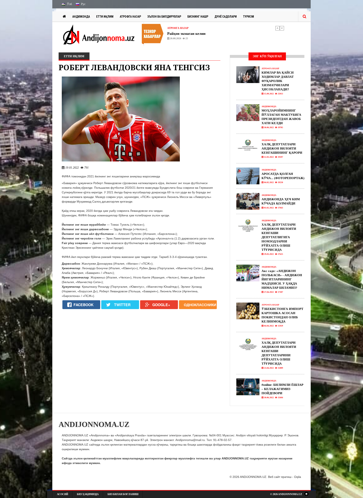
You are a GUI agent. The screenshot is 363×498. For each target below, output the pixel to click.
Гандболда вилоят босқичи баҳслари (198, 33)
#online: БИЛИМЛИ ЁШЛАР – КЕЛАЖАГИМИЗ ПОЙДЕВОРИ (282, 389)
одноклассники (200, 304)
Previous (277, 28)
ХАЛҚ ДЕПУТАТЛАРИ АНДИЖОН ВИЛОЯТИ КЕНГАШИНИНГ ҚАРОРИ (282, 148)
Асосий (62, 494)
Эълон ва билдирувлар (164, 16)
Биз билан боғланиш (123, 494)
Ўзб (69, 4)
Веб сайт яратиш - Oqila (284, 476)
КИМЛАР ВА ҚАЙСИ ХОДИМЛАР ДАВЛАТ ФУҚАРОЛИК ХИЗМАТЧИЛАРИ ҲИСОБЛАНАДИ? (278, 81)
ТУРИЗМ (248, 16)
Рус (82, 4)
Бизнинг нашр (197, 16)
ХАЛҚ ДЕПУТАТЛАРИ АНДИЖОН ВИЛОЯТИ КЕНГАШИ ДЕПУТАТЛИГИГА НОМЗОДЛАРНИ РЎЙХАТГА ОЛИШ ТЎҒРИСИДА (279, 237)
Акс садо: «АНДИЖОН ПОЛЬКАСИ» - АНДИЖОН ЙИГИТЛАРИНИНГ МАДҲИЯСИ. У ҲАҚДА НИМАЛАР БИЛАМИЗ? (282, 279)
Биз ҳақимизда (88, 494)
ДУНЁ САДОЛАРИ (225, 16)
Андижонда (81, 16)
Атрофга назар (130, 16)
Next (282, 28)
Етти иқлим (104, 16)
